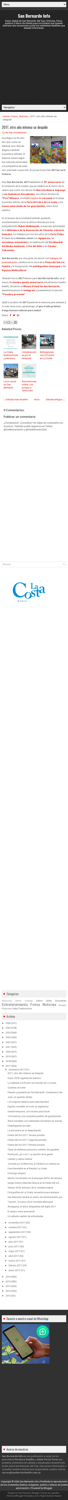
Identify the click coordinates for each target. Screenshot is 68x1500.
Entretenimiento (15, 1004)
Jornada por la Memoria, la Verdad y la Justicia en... (34, 1163)
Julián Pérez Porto (47, 1459)
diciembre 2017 (17, 1069)
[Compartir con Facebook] (15, 322)
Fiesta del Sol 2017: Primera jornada (26, 1144)
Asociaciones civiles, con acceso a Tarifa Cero (29, 386)
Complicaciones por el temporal (29, 355)
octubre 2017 (15, 1227)
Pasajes (62, 1005)
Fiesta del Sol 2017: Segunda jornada (27, 1140)
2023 (8, 1037)
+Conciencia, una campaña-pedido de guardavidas (34, 1116)
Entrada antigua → (55, 399)
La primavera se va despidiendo (24, 1130)
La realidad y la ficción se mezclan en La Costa (32, 1083)
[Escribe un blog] (9, 322)
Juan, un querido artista (20, 1097)
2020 (8, 1051)
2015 (8, 1281)
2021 (8, 1047)
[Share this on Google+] (18, 315)
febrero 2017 (15, 1265)
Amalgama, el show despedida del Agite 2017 (32, 1206)
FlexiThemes (24, 1493)
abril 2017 (14, 1256)
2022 (8, 1042)
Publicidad (7, 1008)
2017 (8, 1066)
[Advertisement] (34, 67)
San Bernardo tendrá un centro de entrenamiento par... (36, 1197)
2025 (8, 1027)
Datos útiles (44, 1000)
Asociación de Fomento (39, 230)
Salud (15, 1008)
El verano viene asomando (21, 1211)
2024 (8, 1032)
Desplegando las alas (19, 1125)
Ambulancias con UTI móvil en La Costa (47, 355)
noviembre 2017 (17, 1222)
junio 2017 (14, 1246)
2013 (8, 1291)
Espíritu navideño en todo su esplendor (28, 1106)
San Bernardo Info (34, 15)
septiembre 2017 (17, 1232)
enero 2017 (14, 1270)
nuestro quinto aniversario (27, 282)
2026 (8, 1023)
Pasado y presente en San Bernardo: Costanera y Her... (36, 1092)
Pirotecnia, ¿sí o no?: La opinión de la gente (30, 1154)
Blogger (48, 1488)
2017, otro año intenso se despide (25, 127)
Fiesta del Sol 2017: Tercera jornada (26, 1135)
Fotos (14, 116)
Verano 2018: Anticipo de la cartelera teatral (30, 1187)
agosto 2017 (15, 1237)
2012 (8, 1295)
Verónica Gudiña (24, 1459)
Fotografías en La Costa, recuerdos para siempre (33, 1192)
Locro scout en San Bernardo (10, 384)
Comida (29, 1001)
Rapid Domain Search (50, 1496)
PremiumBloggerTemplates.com (23, 1496)
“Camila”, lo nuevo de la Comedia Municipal (30, 1201)
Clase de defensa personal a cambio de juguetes (33, 1149)
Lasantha (55, 1493)
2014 (8, 1286)
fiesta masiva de (38, 198)
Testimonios (25, 1008)
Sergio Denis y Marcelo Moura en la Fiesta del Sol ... (34, 1183)
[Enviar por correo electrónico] (5, 322)
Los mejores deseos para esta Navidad (28, 1101)
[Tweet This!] (14, 315)
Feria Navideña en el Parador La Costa (27, 1168)
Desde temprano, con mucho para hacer (29, 1111)
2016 (8, 1276)
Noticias (23, 116)
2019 (8, 1056)
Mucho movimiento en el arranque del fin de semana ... (36, 1178)
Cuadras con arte (16, 1087)
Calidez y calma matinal (20, 1159)
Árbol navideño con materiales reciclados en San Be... (36, 1121)
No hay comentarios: (16, 132)
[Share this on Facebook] (10, 315)
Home (6, 116)
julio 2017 (13, 1241)
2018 (8, 1061)
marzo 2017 (15, 1260)
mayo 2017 (14, 1251)
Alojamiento (7, 1001)
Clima (18, 1001)
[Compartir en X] (12, 322)
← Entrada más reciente (15, 399)
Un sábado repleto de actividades (25, 1216)
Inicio (37, 399)
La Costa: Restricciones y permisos (11, 355)
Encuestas (60, 1000)
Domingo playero (17, 1173)
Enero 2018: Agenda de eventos (24, 1078)
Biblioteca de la (16, 230)
